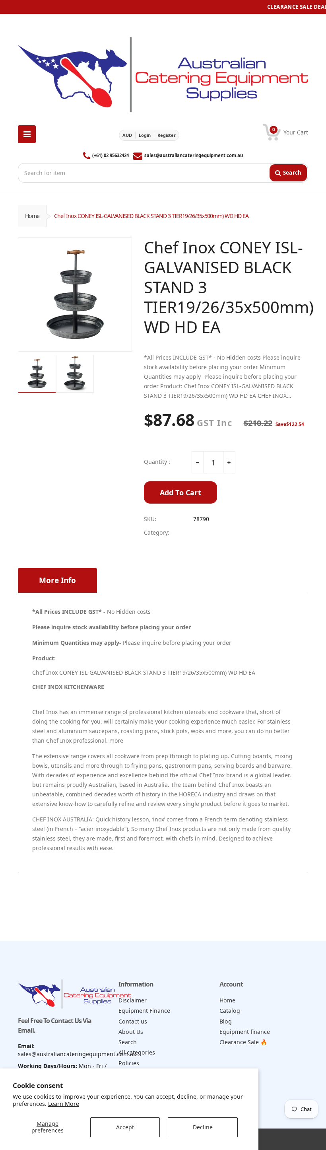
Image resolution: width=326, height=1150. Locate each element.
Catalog (229, 1010)
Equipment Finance (144, 1010)
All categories (136, 1052)
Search (127, 1042)
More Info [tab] (57, 580)
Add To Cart (180, 492)
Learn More (63, 1103)
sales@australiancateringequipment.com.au (193, 155)
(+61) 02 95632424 (110, 155)
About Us (130, 1031)
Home (32, 216)
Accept (125, 1127)
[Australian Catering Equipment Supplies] (163, 72)
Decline (203, 1127)
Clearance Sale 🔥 (243, 1042)
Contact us (132, 1021)
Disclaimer (132, 1000)
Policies (128, 1063)
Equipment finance (244, 1031)
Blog (225, 1021)
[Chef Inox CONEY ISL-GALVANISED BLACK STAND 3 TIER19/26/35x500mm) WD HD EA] (75, 294)
